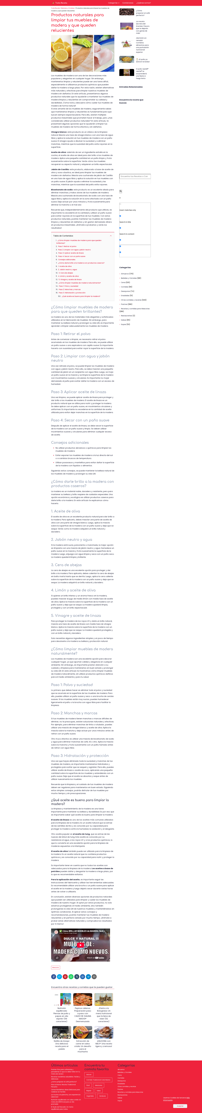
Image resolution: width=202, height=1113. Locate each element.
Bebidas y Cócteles (129, 278)
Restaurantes (126, 315)
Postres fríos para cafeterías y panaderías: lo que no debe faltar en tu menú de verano (65, 1071)
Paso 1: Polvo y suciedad (68, 286)
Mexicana (55, 968)
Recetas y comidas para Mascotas (135, 308)
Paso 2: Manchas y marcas (70, 289)
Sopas (123, 324)
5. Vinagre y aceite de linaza (70, 279)
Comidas (124, 287)
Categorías (113, 3)
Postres (124, 304)
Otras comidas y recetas (131, 300)
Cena (123, 282)
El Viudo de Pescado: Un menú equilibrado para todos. (62, 1108)
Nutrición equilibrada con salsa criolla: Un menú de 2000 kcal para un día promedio (66, 1102)
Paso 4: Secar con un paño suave (71, 256)
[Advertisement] (135, 139)
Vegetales (90, 1096)
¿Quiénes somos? (143, 3)
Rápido (88, 1091)
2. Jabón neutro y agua (67, 269)
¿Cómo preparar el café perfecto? (64, 1082)
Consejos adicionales (66, 259)
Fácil (88, 1085)
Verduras (102, 1096)
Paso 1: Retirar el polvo (67, 246)
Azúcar (88, 1074)
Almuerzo (125, 274)
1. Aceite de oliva (65, 266)
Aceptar (180, 1106)
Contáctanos (127, 3)
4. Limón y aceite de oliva (68, 276)
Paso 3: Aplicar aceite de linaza (71, 253)
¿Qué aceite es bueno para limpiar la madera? (81, 296)
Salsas (123, 320)
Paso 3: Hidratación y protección (72, 293)
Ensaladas (125, 295)
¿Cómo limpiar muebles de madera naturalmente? (80, 283)
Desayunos (125, 291)
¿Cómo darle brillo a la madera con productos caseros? (81, 263)
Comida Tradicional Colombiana (98, 1080)
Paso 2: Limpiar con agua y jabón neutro (74, 250)
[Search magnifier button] (120, 191)
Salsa (99, 1091)
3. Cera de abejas (66, 273)
